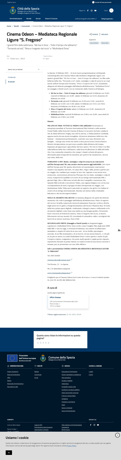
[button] (111, 10)
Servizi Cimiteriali (67, 408)
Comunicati (26, 26)
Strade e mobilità (67, 380)
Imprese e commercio (68, 402)
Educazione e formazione (69, 371)
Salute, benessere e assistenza (71, 374)
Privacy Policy (71, 445)
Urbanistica (65, 384)
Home (9, 26)
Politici (9, 380)
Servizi (67, 366)
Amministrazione (16, 366)
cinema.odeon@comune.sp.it (58, 260)
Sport (63, 405)
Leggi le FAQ (38, 425)
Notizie (36, 371)
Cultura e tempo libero (69, 396)
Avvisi (36, 377)
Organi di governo (12, 371)
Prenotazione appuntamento (43, 427)
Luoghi (91, 371)
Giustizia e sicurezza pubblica (71, 390)
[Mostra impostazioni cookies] (119, 230)
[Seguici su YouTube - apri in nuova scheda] (95, 10)
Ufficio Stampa (55, 297)
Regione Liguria (11, 2)
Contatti (10, 420)
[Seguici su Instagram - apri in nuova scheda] (91, 10)
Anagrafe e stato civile (69, 387)
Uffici (8, 377)
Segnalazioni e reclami (41, 429)
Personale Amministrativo (15, 384)
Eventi (91, 374)
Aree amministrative (13, 374)
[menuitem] (15, 19)
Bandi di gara (66, 429)
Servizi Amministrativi (68, 411)
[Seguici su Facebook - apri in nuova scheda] (87, 10)
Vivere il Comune (95, 366)
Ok (9, 453)
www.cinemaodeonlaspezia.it (58, 273)
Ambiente (65, 399)
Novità (16, 26)
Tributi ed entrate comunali (70, 393)
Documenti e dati (12, 387)
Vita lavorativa (66, 377)
